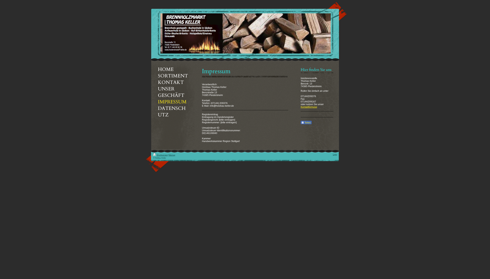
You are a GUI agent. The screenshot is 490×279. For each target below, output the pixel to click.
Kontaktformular (309, 107)
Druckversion (162, 155)
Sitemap (172, 155)
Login (335, 154)
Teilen (307, 122)
